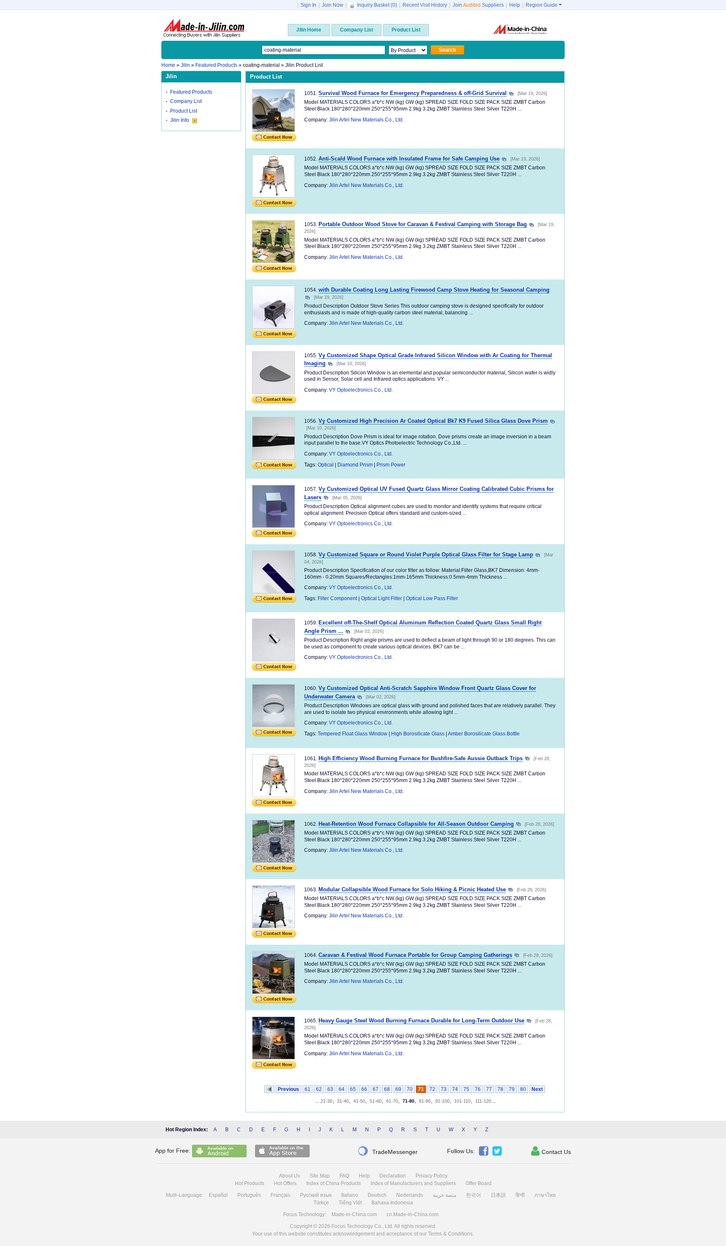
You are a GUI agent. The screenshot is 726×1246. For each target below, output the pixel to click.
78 (500, 1089)
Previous (288, 1089)
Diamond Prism (355, 465)
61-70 (392, 1101)
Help (514, 5)
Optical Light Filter (381, 598)
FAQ (344, 1176)
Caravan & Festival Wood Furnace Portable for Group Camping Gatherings (415, 955)
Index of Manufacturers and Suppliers (413, 1183)
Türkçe (321, 1203)
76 (478, 1089)
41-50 (359, 1101)
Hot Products (249, 1183)
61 (307, 1089)
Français (280, 1195)
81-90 (425, 1101)
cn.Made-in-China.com (413, 1214)
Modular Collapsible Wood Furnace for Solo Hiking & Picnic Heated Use (412, 889)
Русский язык (315, 1195)
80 (523, 1089)
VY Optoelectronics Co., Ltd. (361, 390)
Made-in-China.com (354, 1214)
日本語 (498, 1195)
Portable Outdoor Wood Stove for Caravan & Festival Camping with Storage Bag (422, 224)
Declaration (392, 1176)
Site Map (320, 1176)
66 (364, 1089)
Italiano (349, 1195)
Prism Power (390, 465)
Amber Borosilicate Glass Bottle (484, 734)
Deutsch (377, 1195)
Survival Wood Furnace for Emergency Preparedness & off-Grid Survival (412, 93)
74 (455, 1089)
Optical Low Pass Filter (432, 598)
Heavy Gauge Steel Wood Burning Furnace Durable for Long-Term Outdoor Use (421, 1020)
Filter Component (337, 598)
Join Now (332, 5)
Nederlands (409, 1195)
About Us (289, 1176)
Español (218, 1195)
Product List (183, 111)
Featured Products (191, 92)
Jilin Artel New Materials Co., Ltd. (366, 120)
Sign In (308, 5)
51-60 (375, 1101)
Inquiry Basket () (377, 5)
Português (249, 1195)
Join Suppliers (478, 5)
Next (537, 1089)
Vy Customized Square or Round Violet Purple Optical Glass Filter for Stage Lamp (425, 554)
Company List (186, 101)
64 (342, 1089)
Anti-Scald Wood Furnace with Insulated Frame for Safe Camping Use (409, 158)
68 (387, 1089)
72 (432, 1089)
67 (376, 1089)
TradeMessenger (388, 1151)
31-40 (343, 1101)
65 (353, 1089)
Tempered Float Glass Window (352, 734)
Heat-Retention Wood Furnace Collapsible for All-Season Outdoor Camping (416, 824)
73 (444, 1089)
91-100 (442, 1101)
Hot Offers (285, 1183)
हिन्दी (520, 1195)
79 (512, 1089)
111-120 (483, 1101)
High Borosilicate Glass (418, 734)
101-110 (462, 1101)
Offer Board (479, 1183)
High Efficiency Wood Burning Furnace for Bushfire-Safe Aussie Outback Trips (420, 758)
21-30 (326, 1101)
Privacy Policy (431, 1176)
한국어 (473, 1195)
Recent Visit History (424, 5)
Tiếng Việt (350, 1203)
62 (319, 1089)
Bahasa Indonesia (392, 1203)
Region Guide (544, 5)
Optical (326, 465)
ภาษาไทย (545, 1195)
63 (330, 1089)
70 (410, 1089)
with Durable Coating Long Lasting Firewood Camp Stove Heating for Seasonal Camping (434, 290)
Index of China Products (333, 1183)
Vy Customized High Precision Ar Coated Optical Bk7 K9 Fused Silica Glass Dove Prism (433, 421)
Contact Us (551, 1151)
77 (489, 1089)
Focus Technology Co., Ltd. (362, 1226)
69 (398, 1089)
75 (466, 1089)
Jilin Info (180, 120)
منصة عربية (444, 1195)
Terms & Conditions (450, 1234)
